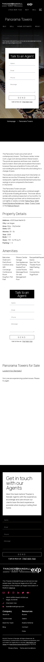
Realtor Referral (27, 623)
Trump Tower (35, 203)
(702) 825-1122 (15, 10)
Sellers (24, 619)
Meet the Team (8, 623)
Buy (27, 10)
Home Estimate (24, 26)
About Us (6, 614)
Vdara (27, 203)
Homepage (11, 121)
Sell (34, 10)
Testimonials (7, 619)
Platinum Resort (13, 206)
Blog (4, 627)
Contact (25, 627)
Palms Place (29, 201)
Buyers (24, 614)
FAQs (24, 631)
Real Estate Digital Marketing (19, 644)
